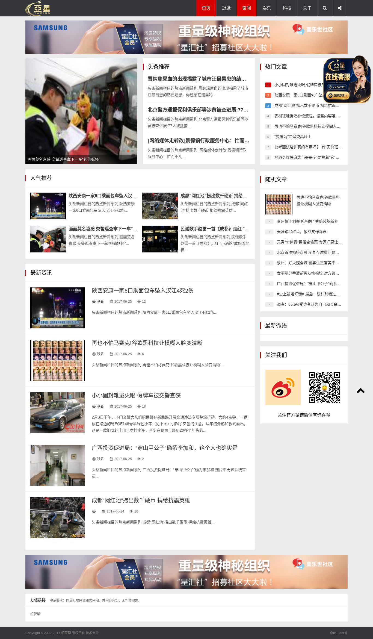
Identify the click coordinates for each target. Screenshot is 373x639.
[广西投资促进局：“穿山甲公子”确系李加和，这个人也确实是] (57, 465)
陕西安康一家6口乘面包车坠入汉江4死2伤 (109, 195)
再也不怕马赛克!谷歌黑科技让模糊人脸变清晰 (147, 343)
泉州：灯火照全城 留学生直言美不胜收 (310, 263)
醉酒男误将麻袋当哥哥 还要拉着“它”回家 (308, 157)
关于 (307, 8)
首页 (206, 8)
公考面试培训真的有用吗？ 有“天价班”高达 (310, 147)
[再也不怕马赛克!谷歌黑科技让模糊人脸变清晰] (57, 360)
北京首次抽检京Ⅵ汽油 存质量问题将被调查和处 (317, 252)
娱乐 (266, 8)
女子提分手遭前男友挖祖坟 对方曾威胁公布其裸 (317, 273)
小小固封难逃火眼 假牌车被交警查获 (136, 396)
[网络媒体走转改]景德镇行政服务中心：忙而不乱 (201, 140)
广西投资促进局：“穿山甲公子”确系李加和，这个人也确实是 (165, 448)
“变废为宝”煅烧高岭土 (293, 136)
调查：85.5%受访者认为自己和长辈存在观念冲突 (318, 304)
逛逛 (226, 8)
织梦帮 (35, 614)
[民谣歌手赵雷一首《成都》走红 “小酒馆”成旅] (160, 239)
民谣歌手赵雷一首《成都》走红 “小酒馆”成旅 (224, 228)
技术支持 (92, 633)
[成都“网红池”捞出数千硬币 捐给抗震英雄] (160, 206)
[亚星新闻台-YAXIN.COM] (52, 8)
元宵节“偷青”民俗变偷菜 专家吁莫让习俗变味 (315, 242)
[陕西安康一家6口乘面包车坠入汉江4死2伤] (48, 206)
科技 (287, 8)
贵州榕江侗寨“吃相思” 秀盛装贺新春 (307, 221)
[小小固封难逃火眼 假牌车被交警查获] (57, 412)
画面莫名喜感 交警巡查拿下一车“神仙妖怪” (111, 228)
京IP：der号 (339, 633)
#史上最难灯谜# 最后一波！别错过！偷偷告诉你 (318, 294)
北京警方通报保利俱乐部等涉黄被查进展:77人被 (200, 110)
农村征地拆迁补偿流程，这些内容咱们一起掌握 (314, 116)
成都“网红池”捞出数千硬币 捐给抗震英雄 (220, 195)
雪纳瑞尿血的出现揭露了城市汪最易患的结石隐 (199, 79)
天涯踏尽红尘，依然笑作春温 (302, 231)
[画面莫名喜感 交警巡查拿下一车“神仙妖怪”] (48, 239)
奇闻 (246, 8)
